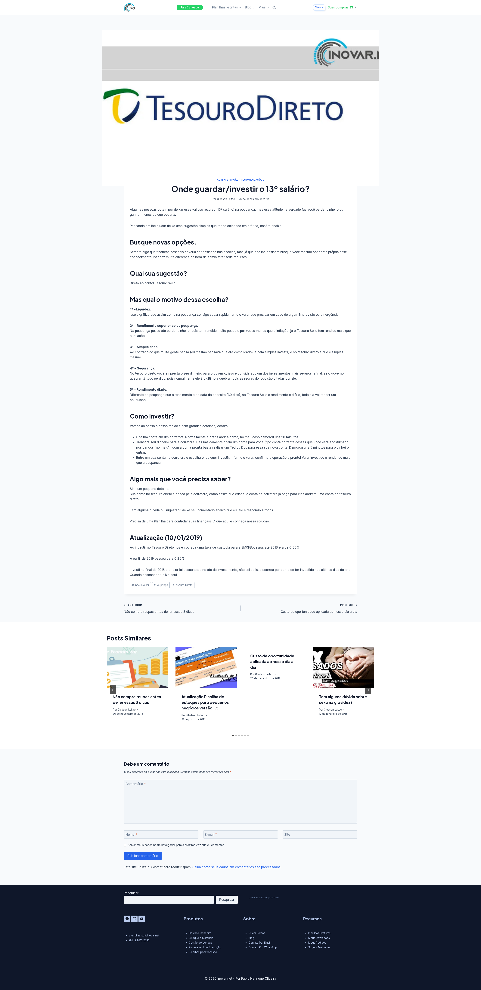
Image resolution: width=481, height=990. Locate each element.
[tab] (233, 735)
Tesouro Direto (183, 585)
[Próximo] (368, 689)
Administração (228, 179)
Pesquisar (131, 893)
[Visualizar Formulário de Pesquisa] (274, 7)
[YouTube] (141, 919)
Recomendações (252, 179)
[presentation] (137, 667)
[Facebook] (127, 919)
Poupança (161, 585)
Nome (131, 834)
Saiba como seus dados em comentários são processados (236, 867)
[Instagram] (134, 919)
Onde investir (140, 585)
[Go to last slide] (113, 689)
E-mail (211, 834)
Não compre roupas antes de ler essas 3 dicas (159, 609)
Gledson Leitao (226, 199)
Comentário (136, 784)
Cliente (319, 7)
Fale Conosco (190, 7)
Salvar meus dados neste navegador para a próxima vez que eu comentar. (176, 845)
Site (287, 834)
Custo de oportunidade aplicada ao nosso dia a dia (319, 609)
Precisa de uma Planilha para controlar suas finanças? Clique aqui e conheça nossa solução (199, 521)
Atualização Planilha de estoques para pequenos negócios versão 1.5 (205, 702)
